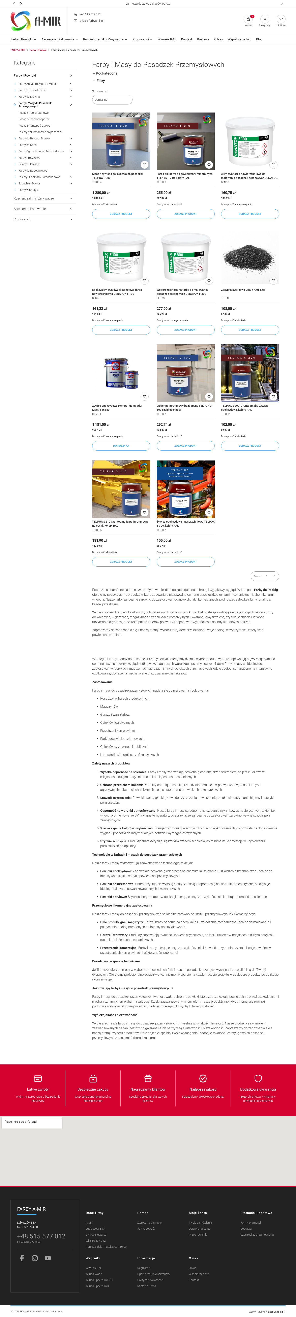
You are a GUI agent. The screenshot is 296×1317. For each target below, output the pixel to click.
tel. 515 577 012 (96, 1240)
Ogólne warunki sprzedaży (153, 1274)
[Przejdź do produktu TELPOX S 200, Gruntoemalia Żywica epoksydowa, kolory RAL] (250, 373)
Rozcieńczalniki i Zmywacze (34, 198)
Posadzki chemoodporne (34, 119)
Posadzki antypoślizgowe (34, 125)
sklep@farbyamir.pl (91, 20)
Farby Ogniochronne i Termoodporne (41, 151)
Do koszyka (121, 445)
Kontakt (194, 1280)
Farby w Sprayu (28, 189)
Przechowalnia (198, 1234)
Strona (257, 576)
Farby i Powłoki (38, 50)
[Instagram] (35, 1258)
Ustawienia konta (200, 1228)
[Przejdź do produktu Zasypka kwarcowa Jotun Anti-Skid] (250, 257)
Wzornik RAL (94, 1268)
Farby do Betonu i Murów (34, 138)
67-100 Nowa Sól (96, 1234)
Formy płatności (250, 1222)
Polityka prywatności (150, 1280)
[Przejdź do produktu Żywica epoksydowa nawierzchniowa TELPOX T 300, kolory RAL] (186, 489)
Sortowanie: (99, 91)
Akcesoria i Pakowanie (30, 209)
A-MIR (89, 1222)
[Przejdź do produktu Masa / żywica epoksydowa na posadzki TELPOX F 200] (121, 141)
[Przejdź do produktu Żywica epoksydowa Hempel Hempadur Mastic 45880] (121, 373)
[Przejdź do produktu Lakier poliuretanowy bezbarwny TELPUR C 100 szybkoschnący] (186, 373)
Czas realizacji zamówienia (257, 1234)
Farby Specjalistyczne (32, 90)
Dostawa (246, 1228)
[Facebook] (22, 1258)
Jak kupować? (146, 1228)
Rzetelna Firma (146, 1286)
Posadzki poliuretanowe (34, 112)
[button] (282, 4)
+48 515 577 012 (90, 14)
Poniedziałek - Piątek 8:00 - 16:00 (106, 1246)
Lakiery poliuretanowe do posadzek (40, 132)
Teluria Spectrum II (97, 1286)
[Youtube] (48, 1258)
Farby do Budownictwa (33, 170)
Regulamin (144, 1268)
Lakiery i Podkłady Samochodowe (39, 177)
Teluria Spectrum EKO (99, 1280)
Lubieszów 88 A (95, 1228)
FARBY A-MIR (17, 50)
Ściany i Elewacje (29, 164)
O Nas (192, 1268)
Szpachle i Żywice (29, 183)
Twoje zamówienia (200, 1222)
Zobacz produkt (121, 213)
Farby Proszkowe (29, 157)
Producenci (22, 219)
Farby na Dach (28, 144)
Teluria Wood (94, 1274)
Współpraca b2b (199, 1274)
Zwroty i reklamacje (149, 1222)
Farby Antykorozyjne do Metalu (38, 83)
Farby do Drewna (29, 96)
